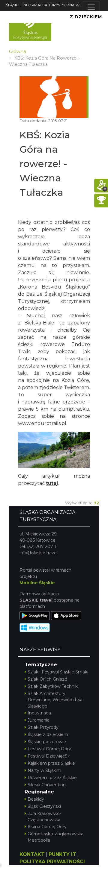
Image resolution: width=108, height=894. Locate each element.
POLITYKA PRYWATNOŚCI (52, 861)
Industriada (39, 713)
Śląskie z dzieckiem (48, 734)
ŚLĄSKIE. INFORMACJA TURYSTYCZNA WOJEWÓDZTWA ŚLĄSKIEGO (44, 5)
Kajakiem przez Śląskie (51, 763)
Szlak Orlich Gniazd (47, 679)
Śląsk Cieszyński (44, 806)
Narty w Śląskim (44, 770)
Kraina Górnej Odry (47, 826)
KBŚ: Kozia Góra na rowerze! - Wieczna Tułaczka (45, 163)
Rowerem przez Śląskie (52, 777)
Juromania (39, 720)
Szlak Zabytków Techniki (53, 686)
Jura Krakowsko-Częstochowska (44, 816)
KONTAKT (32, 854)
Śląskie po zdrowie (47, 741)
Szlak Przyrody (43, 727)
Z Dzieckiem (86, 16)
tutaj (52, 483)
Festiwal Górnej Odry (49, 749)
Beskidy (36, 799)
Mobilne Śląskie (37, 582)
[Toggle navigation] (91, 7)
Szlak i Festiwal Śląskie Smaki (58, 672)
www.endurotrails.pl (42, 423)
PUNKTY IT (62, 854)
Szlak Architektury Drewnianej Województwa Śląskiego (55, 700)
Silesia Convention (47, 784)
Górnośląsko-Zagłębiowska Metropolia (55, 837)
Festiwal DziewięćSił (49, 756)
